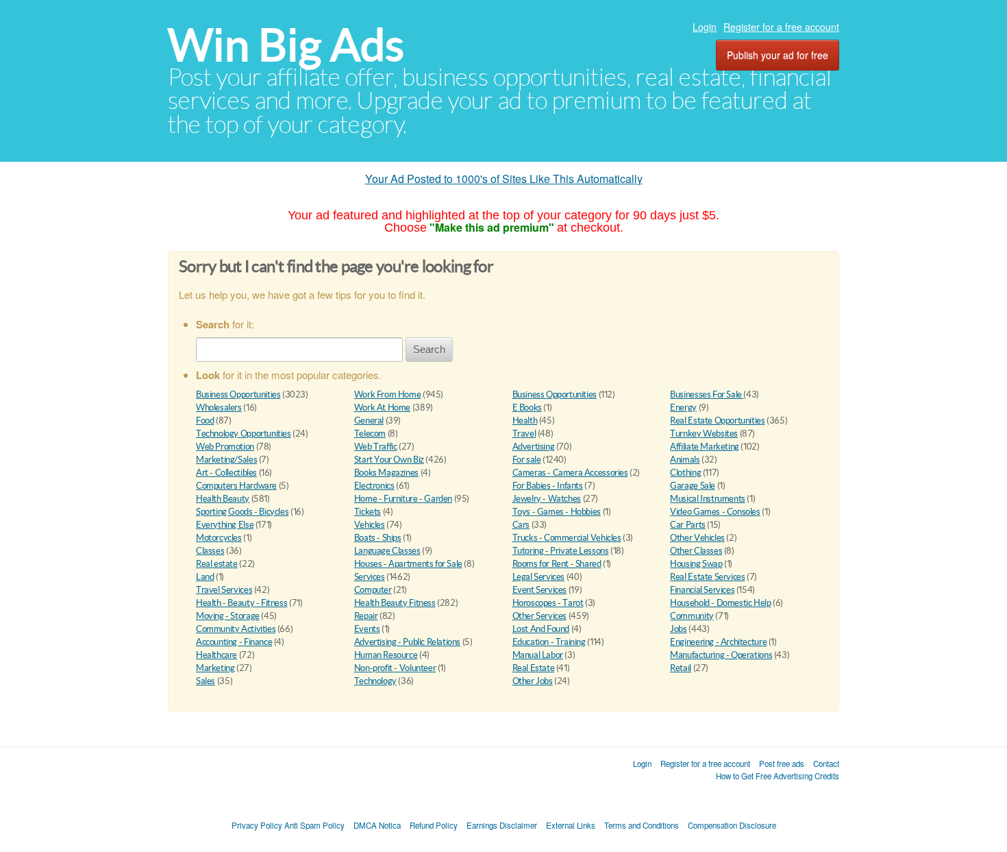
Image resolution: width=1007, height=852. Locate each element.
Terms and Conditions (641, 825)
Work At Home (382, 407)
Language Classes (387, 551)
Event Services (539, 590)
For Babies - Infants (547, 485)
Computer (373, 590)
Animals (684, 459)
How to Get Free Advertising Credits (777, 775)
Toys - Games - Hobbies (556, 512)
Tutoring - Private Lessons (560, 551)
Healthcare (216, 655)
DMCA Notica (377, 825)
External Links (570, 825)
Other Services (539, 616)
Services (369, 577)
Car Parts (688, 525)
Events (367, 629)
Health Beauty (222, 499)
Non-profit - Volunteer (395, 668)
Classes (210, 551)
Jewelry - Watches (546, 499)
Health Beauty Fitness (395, 603)
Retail (680, 668)
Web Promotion (225, 446)
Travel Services (224, 590)
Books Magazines (386, 472)
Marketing (215, 668)
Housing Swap (696, 564)
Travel (524, 433)
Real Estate (533, 668)
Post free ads (781, 763)
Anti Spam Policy (314, 825)
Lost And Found (541, 629)
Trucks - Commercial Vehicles (566, 538)
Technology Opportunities (243, 433)
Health (525, 420)
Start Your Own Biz (389, 459)
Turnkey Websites (704, 433)
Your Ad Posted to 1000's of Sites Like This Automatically (504, 178)
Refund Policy (434, 825)
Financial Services (702, 590)
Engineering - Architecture (718, 642)
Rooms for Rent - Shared (556, 564)
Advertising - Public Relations (407, 642)
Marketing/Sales (226, 459)
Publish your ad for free (777, 55)
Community (692, 616)
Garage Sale (692, 485)
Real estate (217, 564)
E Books (527, 407)
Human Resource (386, 655)
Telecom (370, 433)
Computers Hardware (236, 485)
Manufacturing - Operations (721, 655)
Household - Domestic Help (720, 603)
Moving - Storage (228, 616)
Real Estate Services (707, 577)
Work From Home (387, 394)
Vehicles (369, 525)
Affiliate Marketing (704, 446)
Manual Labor (537, 655)
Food (205, 420)
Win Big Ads (286, 45)
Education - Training (549, 642)
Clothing (685, 472)
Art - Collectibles (226, 472)
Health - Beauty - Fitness (241, 603)
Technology (375, 681)
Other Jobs (532, 681)
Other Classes (696, 551)
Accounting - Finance (234, 642)
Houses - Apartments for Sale (408, 564)
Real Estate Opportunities (717, 420)
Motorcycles (219, 538)
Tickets (367, 512)
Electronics (374, 485)
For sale (526, 459)
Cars (521, 525)
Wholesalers (219, 407)
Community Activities (235, 629)
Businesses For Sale (706, 394)
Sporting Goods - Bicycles (242, 512)
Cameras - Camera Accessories (570, 472)
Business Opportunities (238, 394)
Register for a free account (781, 27)
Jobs (678, 629)
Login (705, 27)
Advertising (533, 446)
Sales (205, 681)
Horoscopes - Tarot (548, 603)
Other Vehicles (697, 538)
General (369, 420)
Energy (683, 407)
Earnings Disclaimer (502, 825)
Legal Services (538, 577)
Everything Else (224, 525)
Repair (366, 616)
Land (205, 577)
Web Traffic (375, 446)
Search (429, 349)
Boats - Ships (377, 538)
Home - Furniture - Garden (403, 499)
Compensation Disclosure (732, 825)
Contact (826, 763)
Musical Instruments (707, 499)
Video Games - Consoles (715, 512)
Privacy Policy (257, 825)
